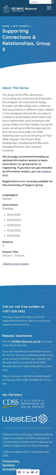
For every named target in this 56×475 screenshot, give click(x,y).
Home (5, 26)
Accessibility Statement (16, 469)
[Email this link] (20, 82)
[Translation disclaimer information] (53, 1)
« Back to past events (15, 263)
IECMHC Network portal (26, 341)
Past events (21, 26)
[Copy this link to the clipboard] (26, 82)
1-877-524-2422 (13, 311)
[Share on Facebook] (3, 82)
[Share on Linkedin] (15, 82)
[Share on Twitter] (9, 82)
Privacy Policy (10, 461)
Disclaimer (8, 465)
